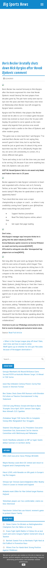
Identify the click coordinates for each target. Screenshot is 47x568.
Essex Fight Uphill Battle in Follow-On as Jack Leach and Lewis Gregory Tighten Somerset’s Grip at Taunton (23, 534)
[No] (44, 560)
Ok (23, 564)
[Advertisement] (23, 36)
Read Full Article (15, 332)
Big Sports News (15, 4)
